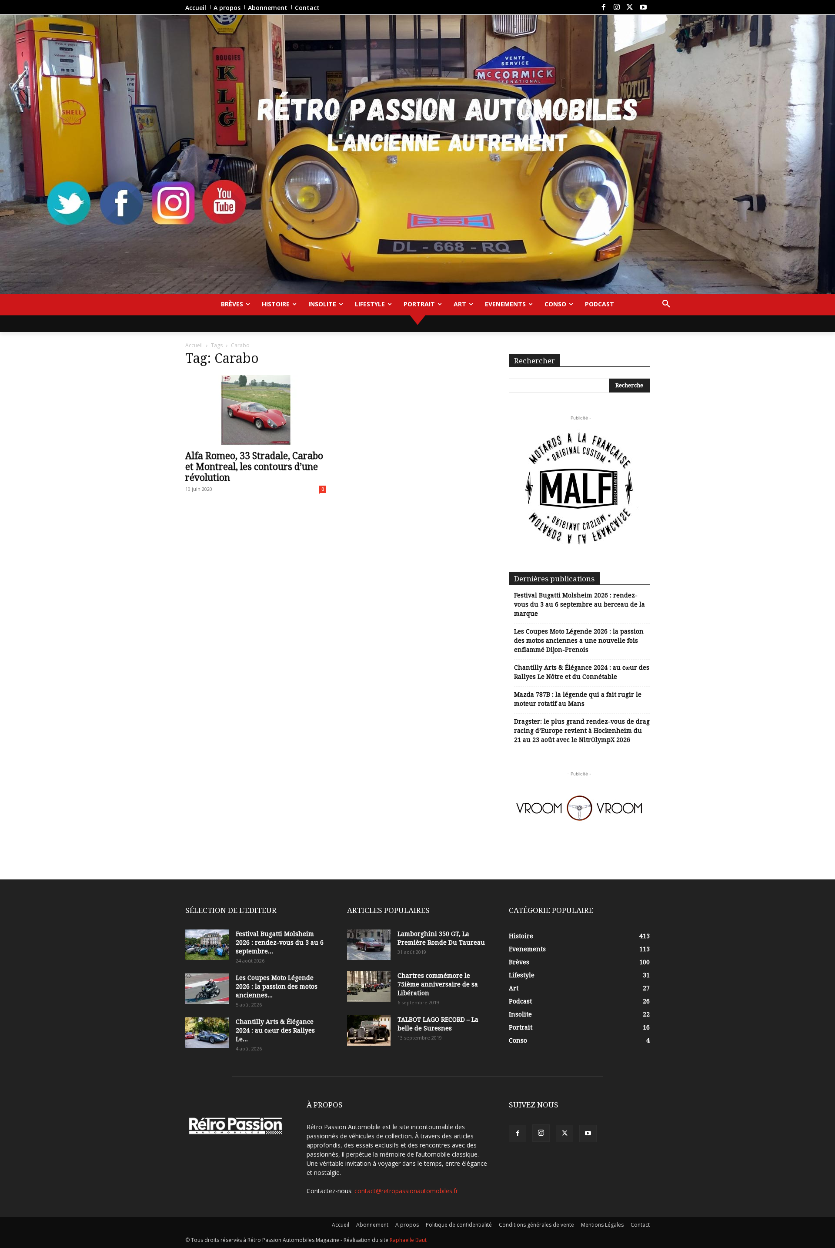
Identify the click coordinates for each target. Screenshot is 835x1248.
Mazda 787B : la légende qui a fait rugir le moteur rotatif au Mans (577, 699)
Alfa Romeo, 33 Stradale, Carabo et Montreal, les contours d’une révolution (254, 466)
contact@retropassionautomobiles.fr (406, 1191)
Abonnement (372, 1224)
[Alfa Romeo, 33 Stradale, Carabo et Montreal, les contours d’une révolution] (255, 410)
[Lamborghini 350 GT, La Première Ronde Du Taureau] (369, 944)
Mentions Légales (602, 1224)
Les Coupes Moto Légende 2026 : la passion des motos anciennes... (276, 986)
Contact (640, 1224)
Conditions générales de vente (536, 1224)
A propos (407, 1224)
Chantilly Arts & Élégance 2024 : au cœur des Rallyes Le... (275, 1030)
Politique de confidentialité (459, 1224)
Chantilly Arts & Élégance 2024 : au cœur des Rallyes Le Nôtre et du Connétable (581, 672)
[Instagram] (616, 7)
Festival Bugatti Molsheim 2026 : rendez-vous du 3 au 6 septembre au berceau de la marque (579, 604)
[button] (666, 304)
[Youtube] (643, 7)
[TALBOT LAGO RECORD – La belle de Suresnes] (369, 1030)
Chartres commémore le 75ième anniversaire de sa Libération (437, 984)
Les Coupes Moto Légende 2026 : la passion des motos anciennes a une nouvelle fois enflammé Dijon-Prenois (579, 640)
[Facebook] (603, 7)
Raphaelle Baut (408, 1240)
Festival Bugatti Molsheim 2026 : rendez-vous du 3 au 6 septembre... (280, 942)
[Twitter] (629, 7)
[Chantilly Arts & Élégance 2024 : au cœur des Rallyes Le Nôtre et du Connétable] (207, 1032)
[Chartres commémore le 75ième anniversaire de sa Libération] (369, 986)
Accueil (194, 345)
